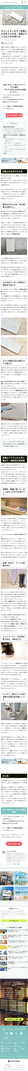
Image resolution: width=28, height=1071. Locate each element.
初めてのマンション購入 (6, 911)
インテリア (13, 914)
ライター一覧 (17, 1056)
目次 (12, 123)
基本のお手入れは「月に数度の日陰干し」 (14, 129)
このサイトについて (8, 1056)
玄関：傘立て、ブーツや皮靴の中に (13, 143)
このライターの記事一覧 (12, 864)
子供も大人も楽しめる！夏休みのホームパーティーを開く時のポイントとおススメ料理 (18, 941)
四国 (3, 916)
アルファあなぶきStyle (10, 982)
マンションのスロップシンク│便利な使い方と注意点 (18, 968)
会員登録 (24, 1056)
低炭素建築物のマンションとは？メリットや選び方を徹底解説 (18, 962)
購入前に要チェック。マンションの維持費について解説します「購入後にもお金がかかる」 (17, 952)
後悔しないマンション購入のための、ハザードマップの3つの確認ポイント (18, 946)
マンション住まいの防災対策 (18, 911)
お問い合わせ (20, 1067)
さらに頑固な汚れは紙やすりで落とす (13, 133)
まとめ (5, 153)
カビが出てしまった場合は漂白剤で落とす (14, 131)
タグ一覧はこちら (14, 920)
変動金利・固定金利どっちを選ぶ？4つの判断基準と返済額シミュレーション (17, 936)
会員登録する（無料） (13, 1019)
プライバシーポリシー (20, 1065)
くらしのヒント (4, 27)
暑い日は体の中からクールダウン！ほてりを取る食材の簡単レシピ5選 (18, 930)
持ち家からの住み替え (21, 914)
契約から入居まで (5, 914)
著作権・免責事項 (7, 1067)
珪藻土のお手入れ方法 (8, 127)
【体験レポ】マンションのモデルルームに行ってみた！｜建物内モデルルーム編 (18, 957)
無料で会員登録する (13, 115)
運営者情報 (7, 1065)
